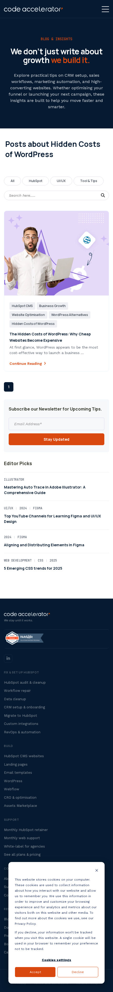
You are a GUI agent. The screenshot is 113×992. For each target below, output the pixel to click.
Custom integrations (21, 724)
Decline (78, 972)
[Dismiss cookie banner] (96, 871)
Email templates (18, 773)
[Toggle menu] (105, 9)
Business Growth (52, 306)
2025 (53, 560)
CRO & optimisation (20, 797)
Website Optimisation (28, 315)
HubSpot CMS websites (24, 756)
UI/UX (61, 181)
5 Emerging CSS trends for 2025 (33, 568)
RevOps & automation (22, 732)
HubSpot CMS (22, 306)
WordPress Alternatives (69, 315)
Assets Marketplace (20, 806)
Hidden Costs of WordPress (33, 323)
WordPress (13, 781)
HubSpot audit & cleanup (25, 682)
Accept (35, 972)
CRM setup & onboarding (24, 707)
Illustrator (14, 479)
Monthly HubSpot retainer (26, 830)
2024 (23, 508)
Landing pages (16, 764)
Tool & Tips (88, 181)
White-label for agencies (24, 846)
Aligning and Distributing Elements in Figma (44, 544)
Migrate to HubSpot (20, 716)
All (12, 181)
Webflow (11, 789)
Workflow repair (17, 691)
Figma (37, 508)
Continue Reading (25, 363)
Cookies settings (56, 960)
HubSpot (36, 181)
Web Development (18, 560)
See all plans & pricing (22, 854)
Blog (7, 919)
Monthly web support (22, 838)
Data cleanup (15, 699)
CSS (40, 560)
